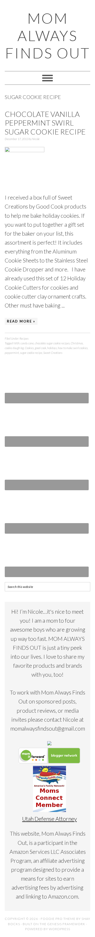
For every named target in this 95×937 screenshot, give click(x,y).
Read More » (21, 321)
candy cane (27, 343)
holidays (52, 348)
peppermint (12, 352)
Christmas (77, 343)
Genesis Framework (66, 924)
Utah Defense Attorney (49, 818)
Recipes (24, 338)
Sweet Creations (52, 352)
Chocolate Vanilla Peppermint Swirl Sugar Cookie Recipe (45, 123)
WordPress (59, 929)
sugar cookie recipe (31, 352)
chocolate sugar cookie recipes (52, 343)
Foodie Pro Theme (58, 919)
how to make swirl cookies (73, 348)
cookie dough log (14, 348)
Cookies (29, 348)
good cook (40, 348)
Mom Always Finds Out (47, 35)
